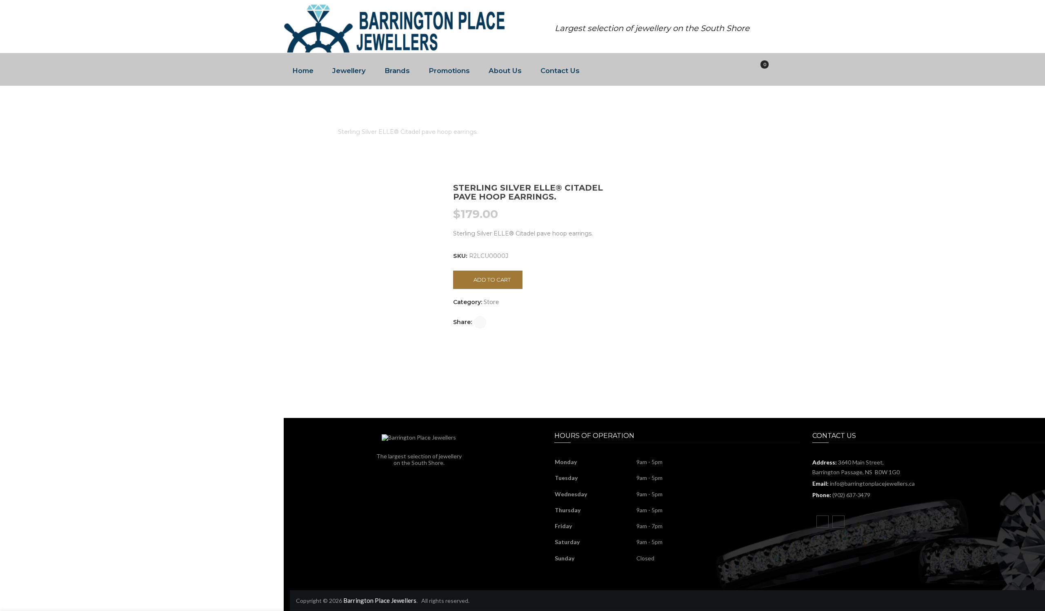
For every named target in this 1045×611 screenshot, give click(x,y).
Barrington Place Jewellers (379, 600)
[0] (758, 69)
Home (303, 71)
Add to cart (492, 279)
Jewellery (349, 71)
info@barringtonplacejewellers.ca (872, 483)
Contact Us (560, 71)
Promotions (449, 71)
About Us (505, 71)
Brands (397, 71)
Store (320, 132)
